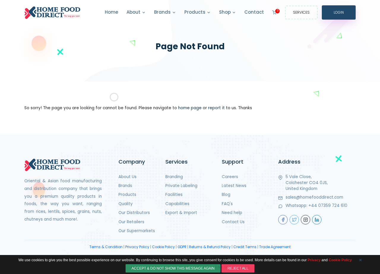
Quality (125, 204)
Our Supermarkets (136, 231)
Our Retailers (131, 222)
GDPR (182, 247)
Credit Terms (244, 247)
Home (111, 12)
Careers (230, 177)
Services (301, 12)
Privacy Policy (137, 247)
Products (195, 12)
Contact (254, 12)
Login (339, 12)
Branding (174, 177)
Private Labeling (181, 186)
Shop (225, 12)
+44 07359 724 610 (327, 205)
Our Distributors (134, 213)
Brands (163, 12)
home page (190, 108)
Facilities (174, 194)
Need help (232, 213)
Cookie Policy (163, 247)
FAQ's (227, 204)
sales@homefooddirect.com (314, 197)
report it (216, 108)
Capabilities (177, 204)
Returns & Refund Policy (210, 247)
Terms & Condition (106, 247)
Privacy (314, 260)
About (134, 12)
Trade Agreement (275, 247)
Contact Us (233, 222)
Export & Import (181, 213)
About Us (127, 177)
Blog (226, 194)
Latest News (234, 186)
